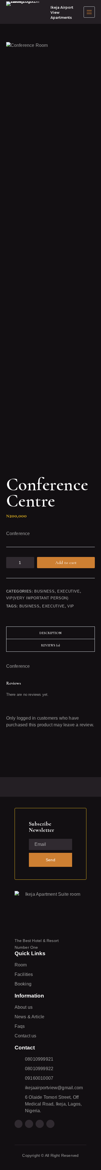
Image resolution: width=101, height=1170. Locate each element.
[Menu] (89, 12)
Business (44, 591)
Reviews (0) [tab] (50, 645)
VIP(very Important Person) (37, 598)
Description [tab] (50, 633)
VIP (70, 606)
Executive (68, 591)
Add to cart (66, 562)
